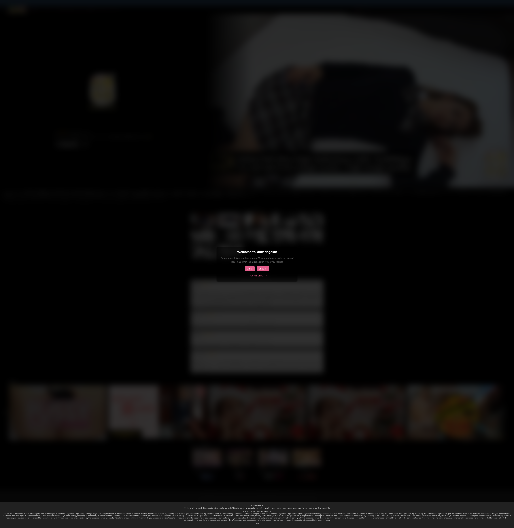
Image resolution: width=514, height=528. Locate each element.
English (263, 269)
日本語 (250, 269)
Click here (188, 508)
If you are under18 (257, 276)
